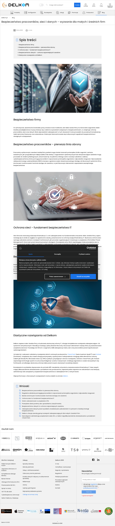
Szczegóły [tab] (57, 254)
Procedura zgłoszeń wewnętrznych (61, 481)
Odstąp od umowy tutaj (30, 494)
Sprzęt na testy (6, 488)
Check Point (71, 354)
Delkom (65, 376)
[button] (86, 6)
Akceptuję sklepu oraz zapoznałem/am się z (94, 486)
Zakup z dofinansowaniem (31, 470)
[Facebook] (93, 460)
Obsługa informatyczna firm (10, 482)
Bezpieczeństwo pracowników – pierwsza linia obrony (37, 47)
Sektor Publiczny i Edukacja (10, 498)
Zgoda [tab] (31, 254)
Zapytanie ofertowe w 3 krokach (9, 469)
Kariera (57, 485)
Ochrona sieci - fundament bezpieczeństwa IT (34, 50)
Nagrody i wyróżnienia (62, 470)
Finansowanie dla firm (8, 485)
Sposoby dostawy (28, 464)
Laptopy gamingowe (29, 488)
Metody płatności (28, 467)
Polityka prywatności (61, 477)
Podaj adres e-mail (89, 480)
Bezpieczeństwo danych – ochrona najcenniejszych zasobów (39, 52)
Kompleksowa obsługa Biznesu (9, 474)
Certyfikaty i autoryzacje (63, 467)
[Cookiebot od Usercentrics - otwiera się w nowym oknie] (88, 248)
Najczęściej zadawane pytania (32, 491)
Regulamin (58, 473)
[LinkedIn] (98, 460)
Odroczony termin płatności (31, 473)
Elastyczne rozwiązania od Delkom (30, 55)
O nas (57, 464)
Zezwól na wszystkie (83, 276)
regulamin (93, 484)
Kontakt (57, 488)
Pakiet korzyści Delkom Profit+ (9, 465)
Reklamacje (26, 481)
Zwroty (25, 485)
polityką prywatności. (90, 488)
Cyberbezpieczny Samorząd (10, 495)
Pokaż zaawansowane (56, 276)
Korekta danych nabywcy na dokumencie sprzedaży (36, 477)
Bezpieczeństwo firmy (26, 45)
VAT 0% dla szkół (7, 492)
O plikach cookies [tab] (84, 254)
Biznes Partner (6, 479)
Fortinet (98, 354)
